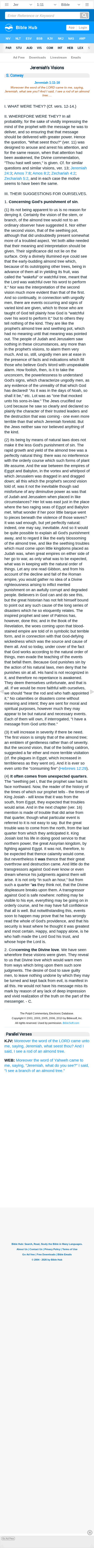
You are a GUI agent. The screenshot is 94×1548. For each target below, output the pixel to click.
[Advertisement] (47, 1185)
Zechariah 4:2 (63, 173)
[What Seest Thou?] (5, 701)
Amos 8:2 (41, 173)
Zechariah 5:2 (16, 178)
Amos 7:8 (22, 173)
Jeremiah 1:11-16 (47, 82)
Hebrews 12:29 (73, 768)
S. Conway (14, 75)
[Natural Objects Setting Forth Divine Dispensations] (88, 701)
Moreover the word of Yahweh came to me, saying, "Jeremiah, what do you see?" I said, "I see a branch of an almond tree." (46, 1065)
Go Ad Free (8, 1538)
